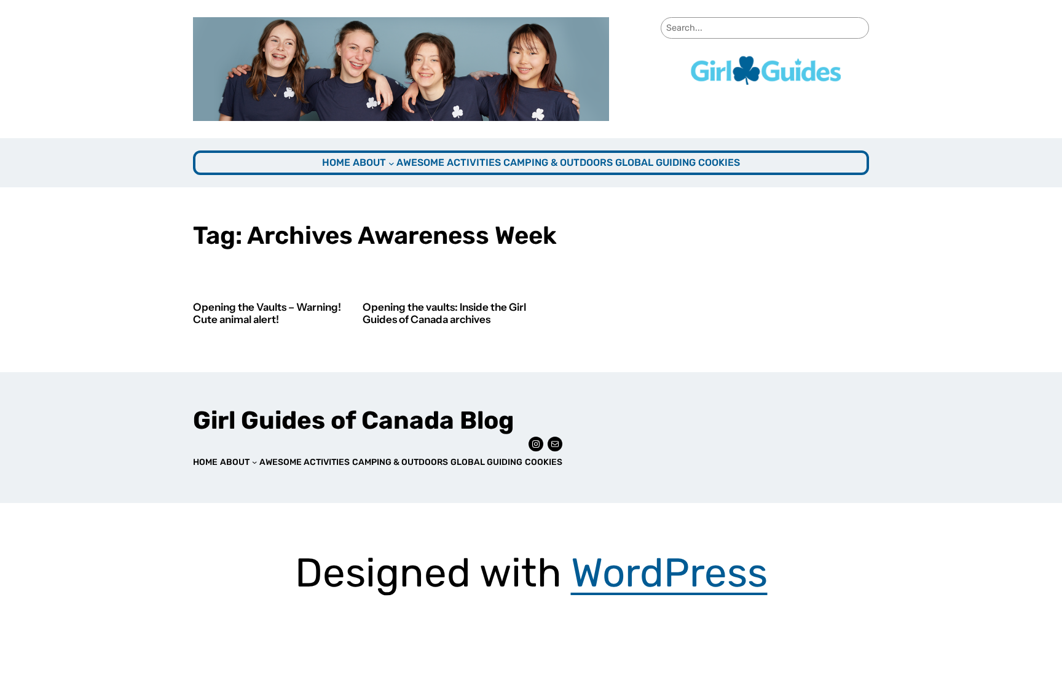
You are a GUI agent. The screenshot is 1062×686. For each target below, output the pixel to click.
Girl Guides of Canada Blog (353, 420)
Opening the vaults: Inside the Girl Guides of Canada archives (444, 313)
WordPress (669, 572)
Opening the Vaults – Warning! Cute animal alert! (267, 313)
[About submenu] (391, 163)
